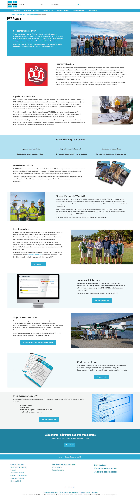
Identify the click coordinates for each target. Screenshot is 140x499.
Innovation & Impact (17, 473)
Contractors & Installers (32, 14)
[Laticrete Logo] (12, 4)
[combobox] (65, 4)
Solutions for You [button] (48, 10)
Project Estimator (58, 470)
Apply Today (38, 264)
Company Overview (17, 464)
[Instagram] (68, 488)
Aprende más (101, 377)
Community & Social (17, 478)
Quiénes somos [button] (92, 10)
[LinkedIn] (73, 488)
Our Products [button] (16, 10)
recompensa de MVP (35, 255)
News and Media (15, 481)
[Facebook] (65, 488)
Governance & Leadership (18, 467)
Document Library (78, 10)
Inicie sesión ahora (102, 300)
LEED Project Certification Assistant (64, 464)
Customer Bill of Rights (50, 492)
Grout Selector (57, 467)
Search (78, 4)
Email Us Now (69, 445)
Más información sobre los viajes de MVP (38, 342)
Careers (13, 470)
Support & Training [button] (62, 10)
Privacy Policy (73, 492)
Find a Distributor (100, 465)
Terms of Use (64, 492)
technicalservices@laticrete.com (106, 468)
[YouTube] (71, 488)
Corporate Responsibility (18, 475)
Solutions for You (20, 14)
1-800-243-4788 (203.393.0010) (106, 472)
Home (13, 14)
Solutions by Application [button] (31, 10)
